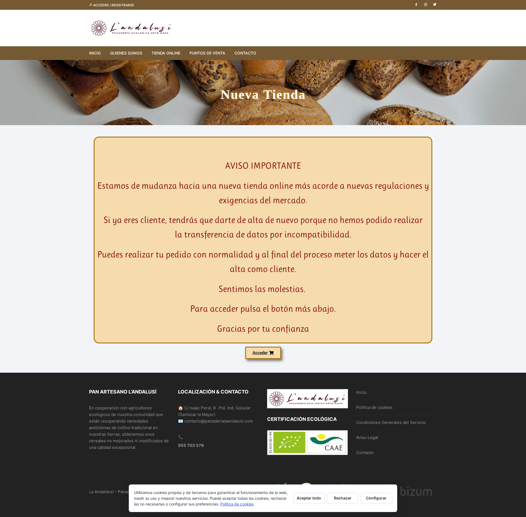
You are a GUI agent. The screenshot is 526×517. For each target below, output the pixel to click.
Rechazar (342, 498)
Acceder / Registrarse (113, 5)
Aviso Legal (367, 437)
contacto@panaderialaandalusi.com (218, 421)
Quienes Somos (126, 53)
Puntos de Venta (207, 53)
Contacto (245, 53)
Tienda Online (165, 53)
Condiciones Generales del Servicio (391, 422)
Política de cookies (374, 407)
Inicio (95, 53)
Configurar (376, 498)
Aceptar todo (309, 498)
